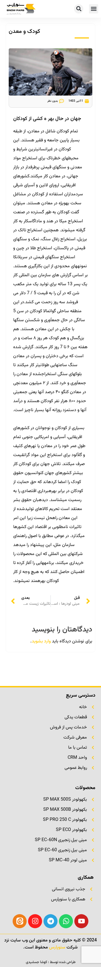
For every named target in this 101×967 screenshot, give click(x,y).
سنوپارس (57, 947)
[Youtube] (81, 921)
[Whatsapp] (66, 921)
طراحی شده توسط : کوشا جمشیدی (50, 962)
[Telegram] (50, 921)
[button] (93, 8)
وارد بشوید (41, 641)
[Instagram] (35, 921)
